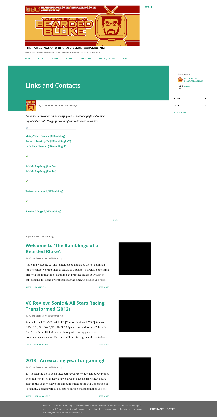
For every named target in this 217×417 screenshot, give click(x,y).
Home (27, 58)
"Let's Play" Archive (107, 58)
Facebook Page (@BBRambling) (43, 211)
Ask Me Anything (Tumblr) (41, 171)
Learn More (156, 409)
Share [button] (116, 220)
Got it (171, 409)
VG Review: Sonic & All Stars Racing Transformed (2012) (65, 306)
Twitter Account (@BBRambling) (44, 191)
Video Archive (85, 58)
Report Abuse (180, 112)
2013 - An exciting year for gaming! (65, 360)
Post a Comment (42, 344)
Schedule (54, 58)
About (40, 58)
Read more (104, 287)
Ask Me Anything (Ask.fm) (41, 166)
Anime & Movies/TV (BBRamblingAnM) (48, 141)
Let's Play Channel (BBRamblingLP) (46, 146)
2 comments (39, 287)
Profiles (69, 58)
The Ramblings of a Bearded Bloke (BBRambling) (65, 48)
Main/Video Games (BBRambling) (45, 136)
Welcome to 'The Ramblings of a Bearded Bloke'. (62, 248)
